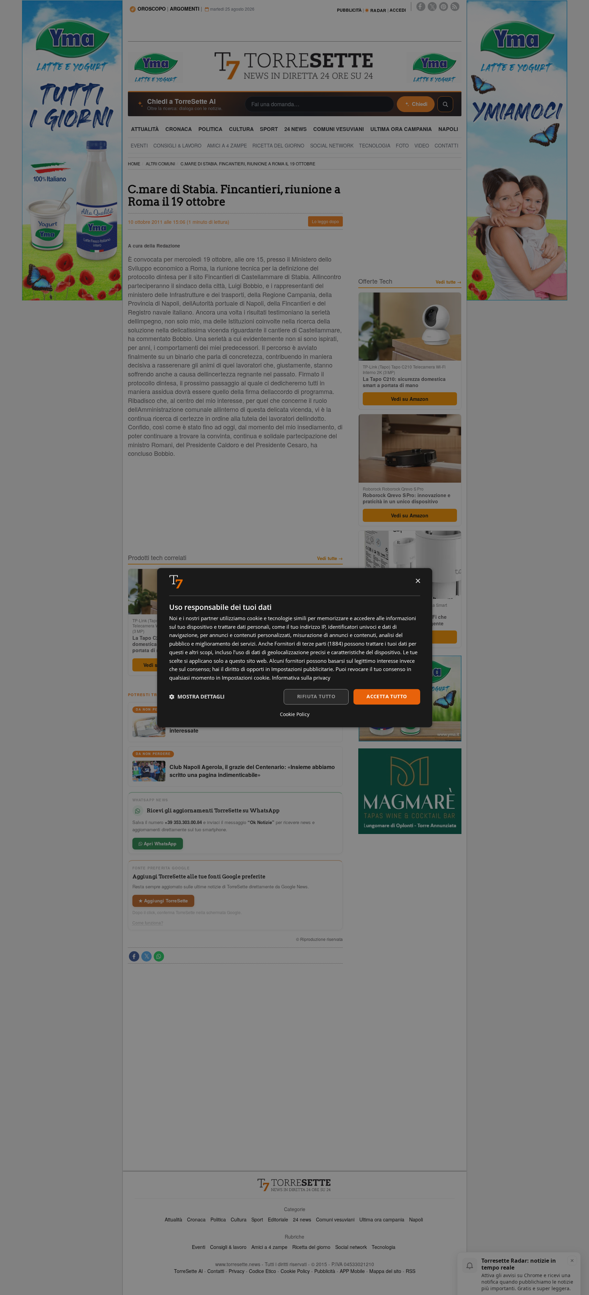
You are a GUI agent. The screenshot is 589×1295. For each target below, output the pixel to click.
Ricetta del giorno (311, 1246)
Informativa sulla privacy (301, 677)
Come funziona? (147, 923)
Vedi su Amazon (409, 398)
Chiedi (419, 104)
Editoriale (278, 1219)
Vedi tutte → (330, 558)
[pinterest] (443, 6)
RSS (410, 1270)
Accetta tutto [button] (387, 696)
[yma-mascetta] (155, 66)
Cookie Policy (295, 1270)
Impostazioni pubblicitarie (302, 669)
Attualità (173, 1219)
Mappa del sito (385, 1270)
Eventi (198, 1246)
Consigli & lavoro (228, 1246)
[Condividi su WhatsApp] (159, 956)
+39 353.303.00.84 (183, 822)
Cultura (239, 1219)
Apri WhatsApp (159, 843)
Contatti (215, 1270)
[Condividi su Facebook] (134, 956)
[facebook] (420, 6)
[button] (197, 697)
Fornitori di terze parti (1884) (308, 643)
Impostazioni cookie (245, 677)
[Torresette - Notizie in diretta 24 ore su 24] (295, 1185)
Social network (351, 1246)
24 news (302, 1219)
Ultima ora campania (381, 1219)
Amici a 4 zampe (269, 1246)
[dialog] (294, 647)
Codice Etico (262, 1270)
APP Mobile (352, 1270)
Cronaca (196, 1219)
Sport (257, 1219)
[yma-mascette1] (433, 66)
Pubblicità (324, 1270)
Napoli (416, 1219)
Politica (218, 1219)
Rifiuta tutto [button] (316, 696)
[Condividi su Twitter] (146, 956)
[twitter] (432, 6)
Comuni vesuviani (335, 1219)
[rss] (454, 6)
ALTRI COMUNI (160, 163)
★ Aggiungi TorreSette (163, 900)
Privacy (236, 1270)
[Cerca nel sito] (445, 104)
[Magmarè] (409, 791)
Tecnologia (383, 1246)
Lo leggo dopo (325, 221)
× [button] (417, 581)
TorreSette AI (188, 1270)
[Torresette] (294, 66)
